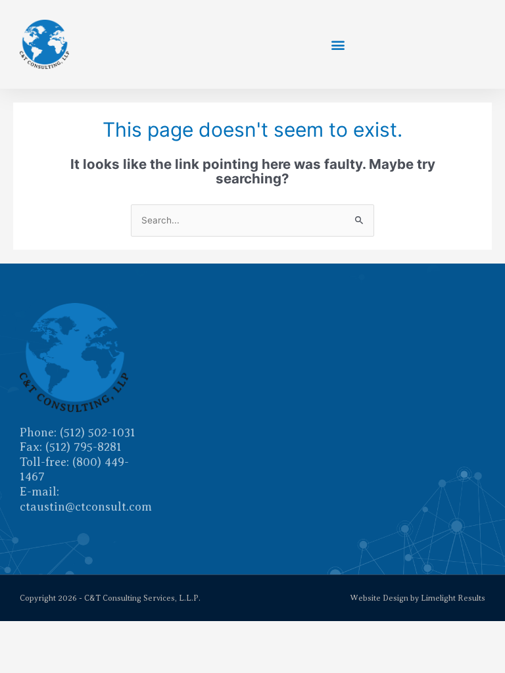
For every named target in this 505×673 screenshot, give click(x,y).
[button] (338, 44)
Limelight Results (453, 598)
